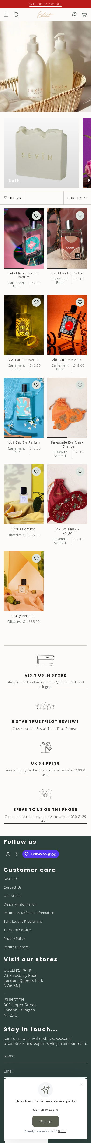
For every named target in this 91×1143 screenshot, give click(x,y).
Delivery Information (20, 904)
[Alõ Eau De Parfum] (67, 325)
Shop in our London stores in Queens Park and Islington (45, 684)
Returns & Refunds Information (29, 913)
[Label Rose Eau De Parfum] (24, 238)
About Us (11, 878)
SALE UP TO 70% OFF (45, 4)
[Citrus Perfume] (24, 494)
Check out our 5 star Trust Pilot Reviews (45, 728)
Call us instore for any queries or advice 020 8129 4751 (45, 818)
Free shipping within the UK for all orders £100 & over (45, 772)
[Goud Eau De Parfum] (67, 238)
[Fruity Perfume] (24, 581)
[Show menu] (6, 14)
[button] (36, 215)
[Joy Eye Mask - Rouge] (67, 494)
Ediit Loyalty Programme (23, 921)
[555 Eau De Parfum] (24, 325)
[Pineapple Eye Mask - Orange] (67, 408)
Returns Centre (16, 947)
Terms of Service (17, 930)
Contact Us (13, 887)
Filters (15, 198)
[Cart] (84, 14)
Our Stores (13, 895)
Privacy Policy (14, 938)
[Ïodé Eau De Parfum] (24, 408)
